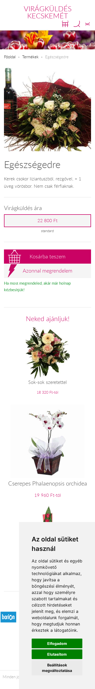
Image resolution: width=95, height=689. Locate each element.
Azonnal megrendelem (47, 270)
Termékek (30, 56)
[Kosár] (65, 24)
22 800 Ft (47, 220)
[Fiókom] (87, 24)
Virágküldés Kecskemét (48, 12)
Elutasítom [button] (57, 654)
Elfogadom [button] (57, 643)
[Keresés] (77, 24)
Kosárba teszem (47, 256)
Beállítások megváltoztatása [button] (57, 668)
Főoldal (10, 56)
